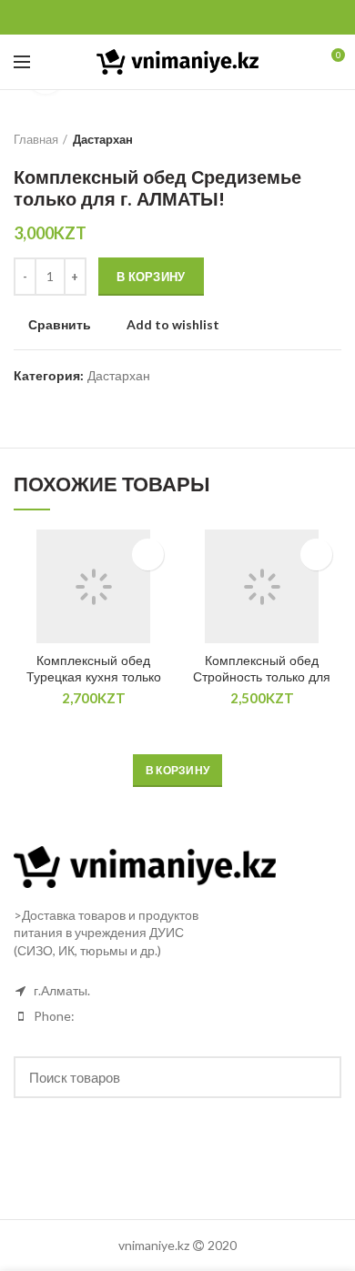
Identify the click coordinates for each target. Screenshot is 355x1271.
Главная (36, 139)
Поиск (317, 1077)
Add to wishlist (173, 324)
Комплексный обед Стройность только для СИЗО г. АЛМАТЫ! (261, 676)
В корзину (151, 276)
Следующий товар (332, 139)
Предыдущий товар (296, 139)
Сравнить (59, 324)
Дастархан (103, 139)
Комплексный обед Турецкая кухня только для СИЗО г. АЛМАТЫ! (93, 676)
